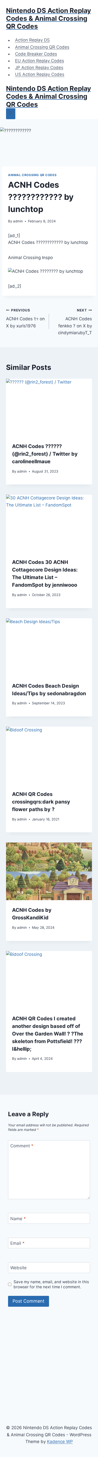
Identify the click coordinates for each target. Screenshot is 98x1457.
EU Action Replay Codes (39, 60)
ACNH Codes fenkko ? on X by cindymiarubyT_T (75, 321)
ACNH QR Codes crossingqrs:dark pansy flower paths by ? (41, 801)
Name (18, 1218)
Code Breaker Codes (36, 53)
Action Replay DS (32, 40)
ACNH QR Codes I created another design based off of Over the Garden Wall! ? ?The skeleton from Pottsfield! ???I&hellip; (47, 1034)
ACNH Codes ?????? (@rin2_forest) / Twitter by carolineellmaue (45, 453)
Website (18, 1267)
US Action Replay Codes (39, 74)
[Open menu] (10, 113)
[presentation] (49, 407)
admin (18, 221)
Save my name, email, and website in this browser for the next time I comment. (51, 1284)
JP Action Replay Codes (39, 67)
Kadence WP (60, 1441)
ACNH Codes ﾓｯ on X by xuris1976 (25, 318)
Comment (21, 1145)
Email (17, 1243)
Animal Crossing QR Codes (42, 47)
